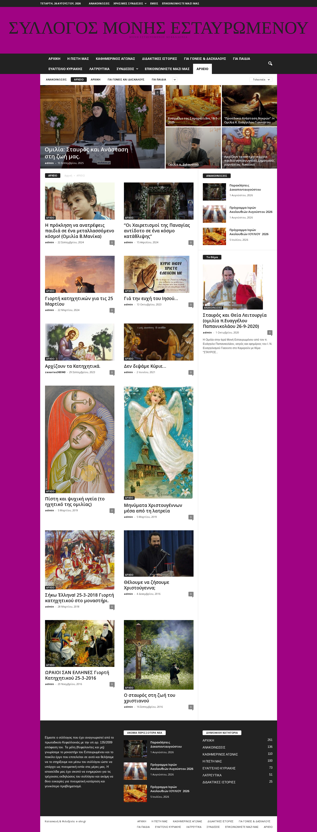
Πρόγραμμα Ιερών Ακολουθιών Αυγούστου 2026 (251, 209)
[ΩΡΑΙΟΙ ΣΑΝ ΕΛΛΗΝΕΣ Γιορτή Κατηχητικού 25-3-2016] (80, 643)
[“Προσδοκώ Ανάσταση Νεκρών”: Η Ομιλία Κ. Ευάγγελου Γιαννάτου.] (249, 105)
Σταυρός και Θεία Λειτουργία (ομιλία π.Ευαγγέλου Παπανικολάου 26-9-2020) (235, 320)
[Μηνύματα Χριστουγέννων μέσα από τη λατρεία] (159, 443)
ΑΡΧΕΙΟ (202, 69)
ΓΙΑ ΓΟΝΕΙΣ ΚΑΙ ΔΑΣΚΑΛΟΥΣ (126, 79)
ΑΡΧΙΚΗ (54, 58)
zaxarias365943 (55, 372)
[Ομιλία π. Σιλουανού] (193, 148)
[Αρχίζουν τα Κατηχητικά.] (80, 342)
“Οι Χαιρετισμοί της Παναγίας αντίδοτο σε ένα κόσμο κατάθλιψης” (157, 230)
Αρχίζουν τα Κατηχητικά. (72, 366)
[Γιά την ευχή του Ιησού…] (159, 274)
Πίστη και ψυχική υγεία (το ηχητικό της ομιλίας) (75, 501)
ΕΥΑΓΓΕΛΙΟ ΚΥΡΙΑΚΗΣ (65, 69)
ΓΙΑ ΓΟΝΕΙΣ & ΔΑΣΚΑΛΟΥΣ (205, 58)
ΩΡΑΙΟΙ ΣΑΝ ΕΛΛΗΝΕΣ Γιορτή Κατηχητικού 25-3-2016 (77, 675)
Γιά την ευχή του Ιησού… (151, 298)
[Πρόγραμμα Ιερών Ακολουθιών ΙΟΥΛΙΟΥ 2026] (214, 236)
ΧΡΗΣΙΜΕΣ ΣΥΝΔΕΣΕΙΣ (128, 3)
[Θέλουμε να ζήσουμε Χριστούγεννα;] (159, 553)
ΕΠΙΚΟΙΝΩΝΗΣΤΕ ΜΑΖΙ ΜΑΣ (180, 3)
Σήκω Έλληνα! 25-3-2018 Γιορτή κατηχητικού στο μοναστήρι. (79, 598)
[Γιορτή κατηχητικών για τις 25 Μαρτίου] (80, 274)
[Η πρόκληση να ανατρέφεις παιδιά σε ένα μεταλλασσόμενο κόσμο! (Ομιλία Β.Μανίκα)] (80, 201)
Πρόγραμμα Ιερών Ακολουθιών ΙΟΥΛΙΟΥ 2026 (249, 232)
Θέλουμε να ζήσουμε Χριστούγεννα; (146, 585)
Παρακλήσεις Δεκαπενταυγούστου (245, 187)
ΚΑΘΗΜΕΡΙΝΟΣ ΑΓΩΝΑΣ (115, 58)
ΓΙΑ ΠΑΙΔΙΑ (241, 58)
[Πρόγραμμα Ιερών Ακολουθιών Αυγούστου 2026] (214, 214)
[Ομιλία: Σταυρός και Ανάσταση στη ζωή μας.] (102, 127)
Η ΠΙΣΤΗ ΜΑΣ (78, 58)
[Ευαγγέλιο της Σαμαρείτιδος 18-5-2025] (193, 105)
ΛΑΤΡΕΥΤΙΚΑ (99, 69)
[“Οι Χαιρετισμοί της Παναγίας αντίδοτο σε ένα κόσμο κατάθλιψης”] (159, 201)
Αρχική (68, 175)
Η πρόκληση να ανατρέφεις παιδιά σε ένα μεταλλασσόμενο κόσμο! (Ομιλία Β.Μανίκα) (79, 230)
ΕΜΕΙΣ (154, 3)
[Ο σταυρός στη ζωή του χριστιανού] (159, 655)
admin (49, 163)
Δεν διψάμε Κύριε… (145, 366)
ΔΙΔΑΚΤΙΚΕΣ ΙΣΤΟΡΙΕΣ (159, 58)
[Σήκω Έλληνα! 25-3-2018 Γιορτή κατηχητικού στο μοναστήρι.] (80, 559)
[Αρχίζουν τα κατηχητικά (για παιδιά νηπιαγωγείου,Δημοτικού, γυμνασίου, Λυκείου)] (249, 148)
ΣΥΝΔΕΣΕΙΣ (125, 69)
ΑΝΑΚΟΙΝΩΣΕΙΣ (99, 3)
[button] (270, 64)
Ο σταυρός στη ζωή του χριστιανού (149, 698)
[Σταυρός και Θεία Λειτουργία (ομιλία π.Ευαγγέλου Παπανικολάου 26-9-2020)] (237, 287)
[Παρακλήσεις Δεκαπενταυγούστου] (214, 192)
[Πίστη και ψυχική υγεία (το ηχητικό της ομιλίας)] (80, 439)
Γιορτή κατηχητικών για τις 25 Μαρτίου (79, 301)
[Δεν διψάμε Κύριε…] (159, 342)
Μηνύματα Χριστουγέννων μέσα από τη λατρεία (153, 508)
